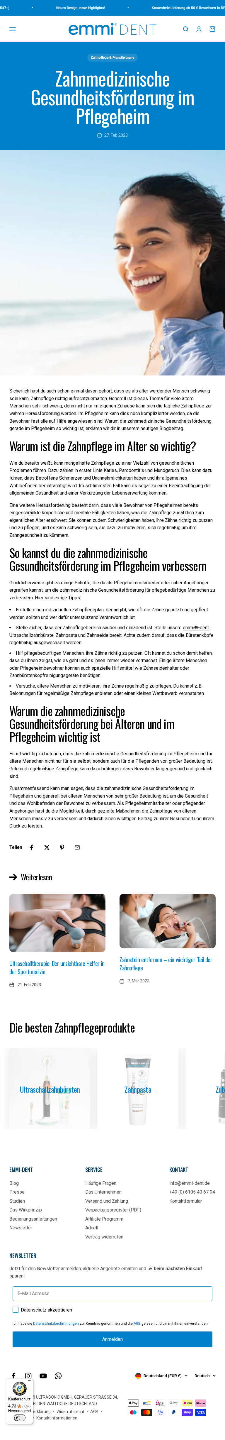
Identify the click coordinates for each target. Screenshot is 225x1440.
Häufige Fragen (100, 1183)
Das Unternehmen (103, 1192)
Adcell (91, 1228)
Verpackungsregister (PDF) (113, 1210)
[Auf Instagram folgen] (28, 1376)
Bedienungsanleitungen (33, 1219)
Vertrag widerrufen (104, 1237)
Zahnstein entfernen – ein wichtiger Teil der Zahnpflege (166, 963)
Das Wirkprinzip (25, 1210)
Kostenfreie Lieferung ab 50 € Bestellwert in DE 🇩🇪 (175, 8)
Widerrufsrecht (70, 1411)
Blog (14, 1183)
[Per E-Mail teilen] (77, 847)
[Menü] (29, 1381)
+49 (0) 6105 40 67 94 (192, 1192)
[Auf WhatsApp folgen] (58, 1376)
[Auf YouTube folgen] (43, 1376)
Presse (17, 1192)
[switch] (19, 1417)
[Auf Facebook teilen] (32, 847)
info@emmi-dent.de (189, 1183)
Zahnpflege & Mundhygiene (112, 57)
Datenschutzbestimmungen (56, 1323)
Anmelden (112, 1339)
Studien (17, 1201)
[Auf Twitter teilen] (47, 847)
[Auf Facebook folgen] (13, 1376)
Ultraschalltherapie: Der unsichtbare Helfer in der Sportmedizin (57, 967)
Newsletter (20, 1228)
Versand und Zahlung (106, 1201)
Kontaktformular (185, 1201)
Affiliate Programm (104, 1219)
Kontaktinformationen (56, 1418)
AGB (137, 1323)
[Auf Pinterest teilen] (62, 847)
